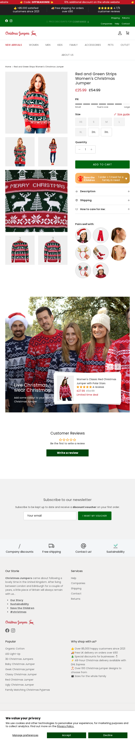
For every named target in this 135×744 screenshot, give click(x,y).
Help (117, 23)
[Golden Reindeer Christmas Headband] (83, 253)
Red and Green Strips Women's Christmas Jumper (39, 66)
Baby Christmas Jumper (20, 664)
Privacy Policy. (65, 726)
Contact (126, 23)
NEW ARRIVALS (13, 45)
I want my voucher (95, 515)
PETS (111, 45)
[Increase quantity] (92, 149)
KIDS (60, 45)
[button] (84, 387)
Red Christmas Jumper (19, 679)
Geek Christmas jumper (19, 669)
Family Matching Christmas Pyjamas (27, 690)
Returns (126, 17)
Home (8, 66)
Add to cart (102, 164)
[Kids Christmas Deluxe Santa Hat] (101, 270)
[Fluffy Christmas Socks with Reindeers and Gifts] (101, 253)
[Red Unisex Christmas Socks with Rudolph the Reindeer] (101, 235)
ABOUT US (67, 55)
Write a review (67, 453)
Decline (107, 735)
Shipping (115, 17)
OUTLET (125, 45)
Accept (66, 735)
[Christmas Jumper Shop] (21, 33)
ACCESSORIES (93, 45)
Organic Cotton (15, 648)
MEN (48, 45)
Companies (106, 23)
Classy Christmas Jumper (21, 674)
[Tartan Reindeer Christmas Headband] (83, 270)
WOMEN (33, 45)
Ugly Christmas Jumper (19, 684)
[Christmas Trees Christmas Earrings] (118, 253)
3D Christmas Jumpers (19, 659)
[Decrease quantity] (78, 149)
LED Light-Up (12, 654)
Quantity (81, 142)
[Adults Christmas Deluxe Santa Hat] (83, 235)
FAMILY (74, 45)
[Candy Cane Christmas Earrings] (118, 235)
